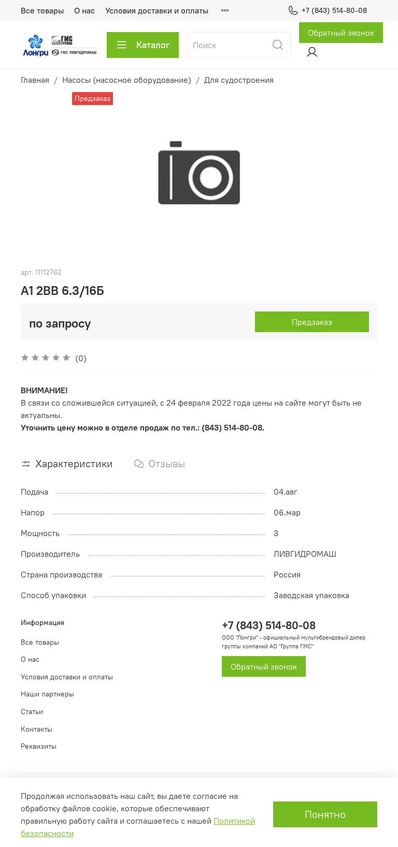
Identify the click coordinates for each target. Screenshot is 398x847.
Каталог (153, 45)
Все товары (42, 10)
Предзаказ (312, 322)
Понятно (325, 814)
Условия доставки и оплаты (156, 10)
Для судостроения (239, 80)
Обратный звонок (341, 32)
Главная (35, 80)
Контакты (36, 729)
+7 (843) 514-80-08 (334, 10)
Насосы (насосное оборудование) (126, 80)
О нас (84, 10)
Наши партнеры (47, 694)
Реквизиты (38, 746)
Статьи (32, 711)
